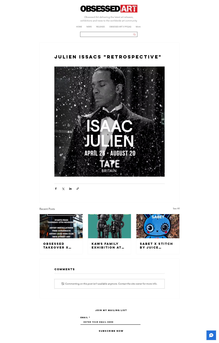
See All (176, 208)
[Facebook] (136, 336)
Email (84, 317)
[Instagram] (140, 336)
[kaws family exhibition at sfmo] (109, 226)
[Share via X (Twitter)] (63, 188)
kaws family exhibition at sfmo (107, 245)
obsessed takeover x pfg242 (56, 245)
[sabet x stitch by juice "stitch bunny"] (157, 226)
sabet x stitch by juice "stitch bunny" (157, 245)
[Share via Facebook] (55, 188)
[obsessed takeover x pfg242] (61, 226)
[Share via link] (77, 188)
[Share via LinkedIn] (70, 188)
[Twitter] (148, 336)
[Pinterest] (144, 336)
